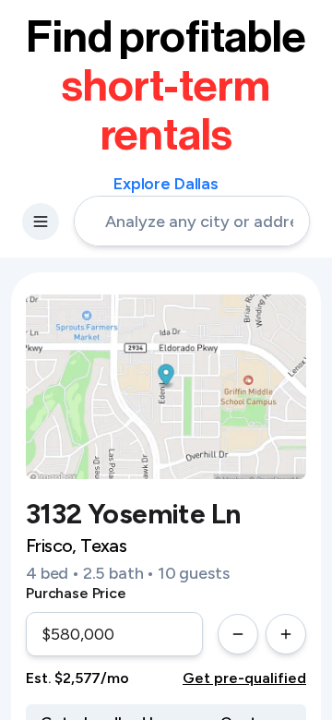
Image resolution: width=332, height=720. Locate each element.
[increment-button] (286, 634)
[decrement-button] (238, 634)
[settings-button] (40, 221)
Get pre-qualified (244, 678)
